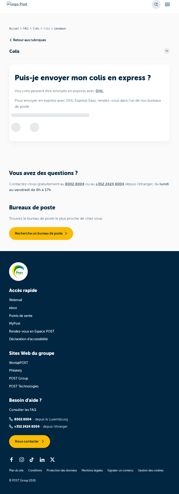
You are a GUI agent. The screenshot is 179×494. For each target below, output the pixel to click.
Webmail (15, 300)
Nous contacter (27, 441)
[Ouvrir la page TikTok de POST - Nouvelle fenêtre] (32, 459)
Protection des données (62, 470)
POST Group (18, 378)
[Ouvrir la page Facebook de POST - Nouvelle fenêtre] (11, 459)
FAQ (25, 28)
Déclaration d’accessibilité (28, 339)
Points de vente (20, 316)
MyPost (14, 323)
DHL (99, 91)
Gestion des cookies (150, 470)
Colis (36, 28)
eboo (13, 308)
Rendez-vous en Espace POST (31, 331)
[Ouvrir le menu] (167, 4)
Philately (15, 370)
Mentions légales (92, 470)
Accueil (14, 28)
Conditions (35, 470)
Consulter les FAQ (22, 410)
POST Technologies (23, 386)
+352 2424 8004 (110, 184)
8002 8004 (74, 184)
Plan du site (16, 470)
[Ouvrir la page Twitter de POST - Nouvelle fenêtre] (52, 459)
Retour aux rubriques (29, 40)
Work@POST (18, 363)
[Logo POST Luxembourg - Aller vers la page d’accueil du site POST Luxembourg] (17, 4)
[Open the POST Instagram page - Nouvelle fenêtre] (21, 459)
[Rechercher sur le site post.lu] (156, 4)
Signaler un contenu (120, 470)
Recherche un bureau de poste (39, 233)
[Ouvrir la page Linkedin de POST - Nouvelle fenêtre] (42, 459)
